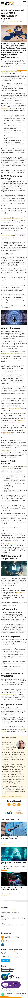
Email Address (5, 956)
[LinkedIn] (2, 944)
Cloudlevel (23, 994)
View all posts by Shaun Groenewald (12, 796)
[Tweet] (14, 805)
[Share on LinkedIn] (19, 805)
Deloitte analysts (5, 450)
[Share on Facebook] (9, 805)
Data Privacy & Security (8, 969)
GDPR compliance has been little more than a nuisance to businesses (14, 71)
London (3, 911)
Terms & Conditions (7, 971)
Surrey (3, 916)
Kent (2, 923)
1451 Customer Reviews (18, 813)
